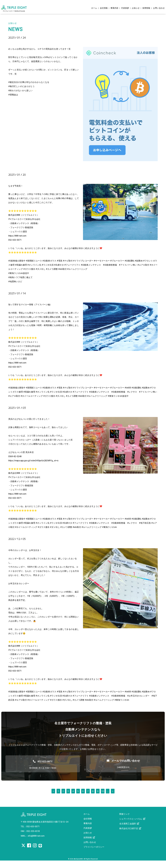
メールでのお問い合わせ (125, 760)
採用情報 (146, 8)
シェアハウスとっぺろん (130, 819)
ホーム (94, 8)
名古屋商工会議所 (127, 823)
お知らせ (136, 8)
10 (102, 791)
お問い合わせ (159, 8)
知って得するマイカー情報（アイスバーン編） (45, 298)
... (108, 791)
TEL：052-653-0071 (30, 826)
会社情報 (104, 8)
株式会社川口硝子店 (128, 828)
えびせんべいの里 (23, 412)
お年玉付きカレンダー (26, 543)
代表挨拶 (125, 8)
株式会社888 (78, 859)
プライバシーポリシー (94, 847)
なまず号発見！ (21, 179)
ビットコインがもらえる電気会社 (35, 42)
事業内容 (114, 8)
